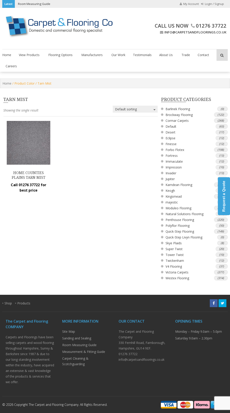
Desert (170, 132)
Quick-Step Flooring (180, 231)
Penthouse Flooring (180, 220)
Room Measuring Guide (34, 4)
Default (171, 126)
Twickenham (175, 260)
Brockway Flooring (179, 115)
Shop (8, 303)
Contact (203, 55)
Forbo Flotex (175, 150)
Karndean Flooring (179, 185)
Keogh (170, 190)
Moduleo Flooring (178, 208)
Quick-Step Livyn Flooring (184, 237)
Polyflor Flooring (178, 225)
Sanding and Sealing (76, 338)
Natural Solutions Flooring (184, 214)
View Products (29, 55)
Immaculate (174, 161)
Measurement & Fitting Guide (83, 352)
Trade (185, 55)
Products (23, 303)
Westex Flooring (177, 278)
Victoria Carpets (177, 272)
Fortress (172, 155)
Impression (174, 167)
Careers (11, 66)
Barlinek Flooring (178, 109)
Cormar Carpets (177, 120)
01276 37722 (211, 25)
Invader (171, 173)
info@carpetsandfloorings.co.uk (195, 32)
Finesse (171, 144)
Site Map (68, 331)
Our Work (118, 55)
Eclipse (170, 138)
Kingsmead (174, 196)
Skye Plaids (174, 243)
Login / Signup (214, 4)
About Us (166, 55)
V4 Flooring (174, 266)
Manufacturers (92, 55)
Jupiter (170, 179)
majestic (172, 202)
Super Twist (174, 249)
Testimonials (142, 55)
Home (6, 55)
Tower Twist (175, 255)
